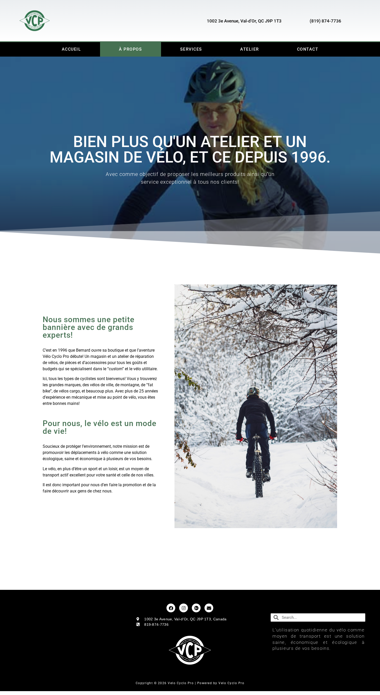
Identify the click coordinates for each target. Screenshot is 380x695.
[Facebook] (170, 608)
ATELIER (249, 49)
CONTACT (307, 49)
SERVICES (191, 49)
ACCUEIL (71, 49)
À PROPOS (130, 49)
